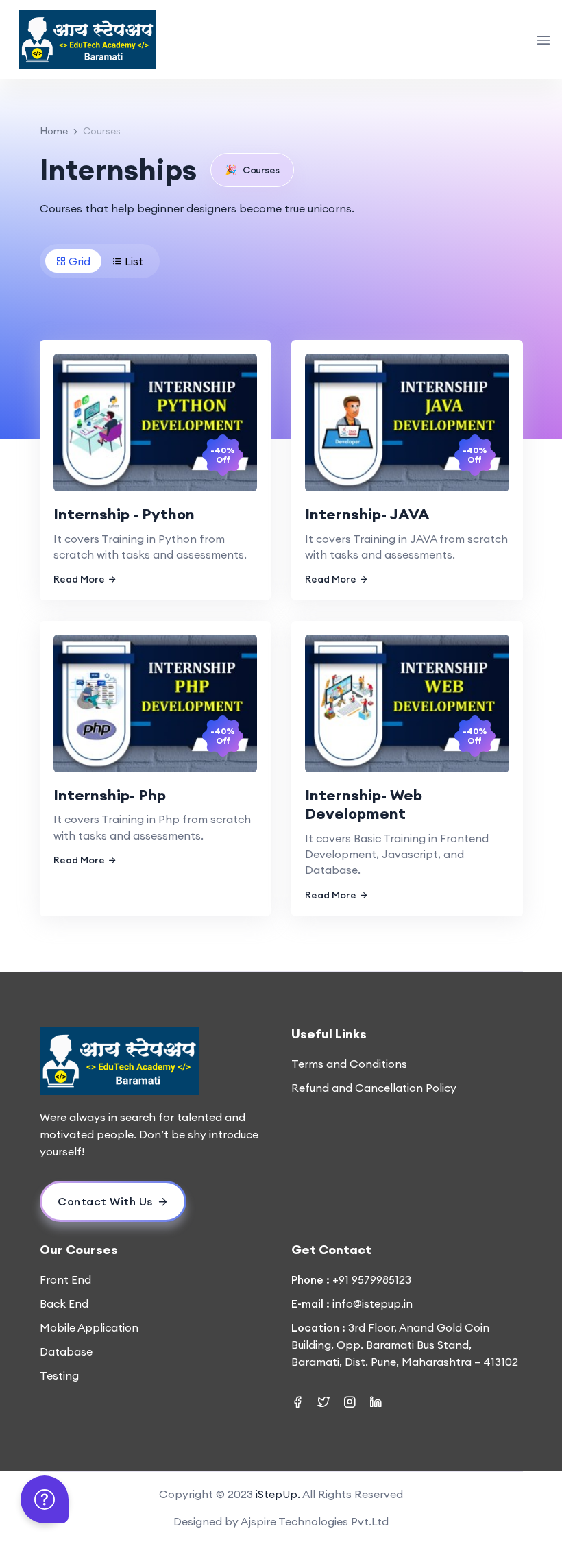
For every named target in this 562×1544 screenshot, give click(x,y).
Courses (252, 170)
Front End (65, 1279)
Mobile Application (89, 1327)
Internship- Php (109, 795)
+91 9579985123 (371, 1279)
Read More (79, 579)
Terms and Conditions (349, 1063)
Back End (64, 1303)
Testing (59, 1375)
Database (66, 1351)
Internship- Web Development (363, 804)
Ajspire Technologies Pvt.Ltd (315, 1521)
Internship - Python (124, 514)
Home (54, 131)
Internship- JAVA (367, 514)
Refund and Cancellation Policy (373, 1087)
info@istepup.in (372, 1303)
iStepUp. (278, 1494)
